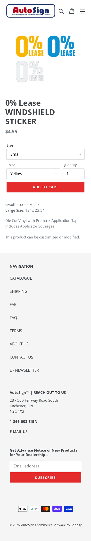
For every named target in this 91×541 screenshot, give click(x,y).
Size (10, 145)
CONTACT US (21, 357)
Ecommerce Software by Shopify (58, 525)
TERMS (16, 330)
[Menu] (82, 10)
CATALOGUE (21, 278)
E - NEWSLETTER (24, 370)
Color (11, 164)
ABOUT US (19, 344)
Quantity (70, 164)
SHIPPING (18, 291)
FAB (13, 304)
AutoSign (27, 525)
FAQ (13, 317)
